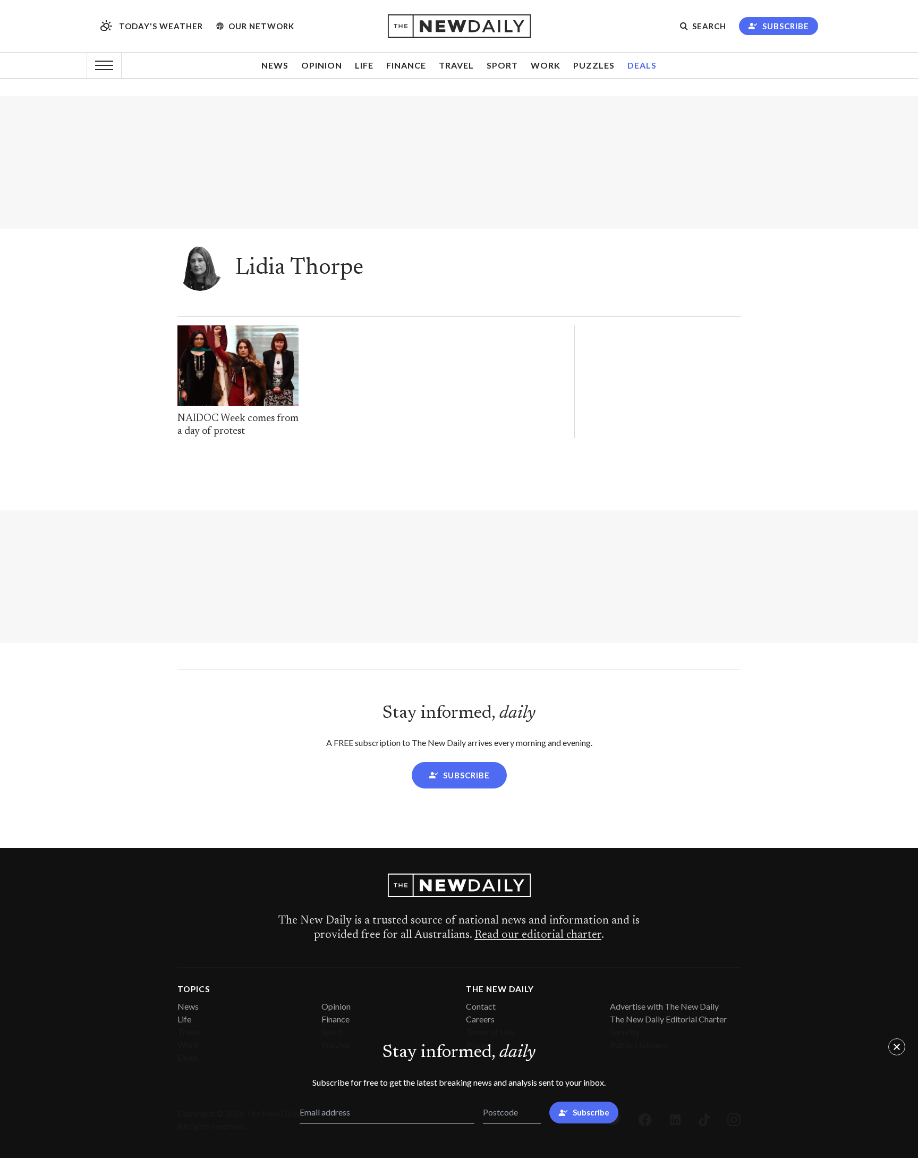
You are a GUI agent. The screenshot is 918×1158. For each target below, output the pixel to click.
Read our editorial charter (537, 935)
